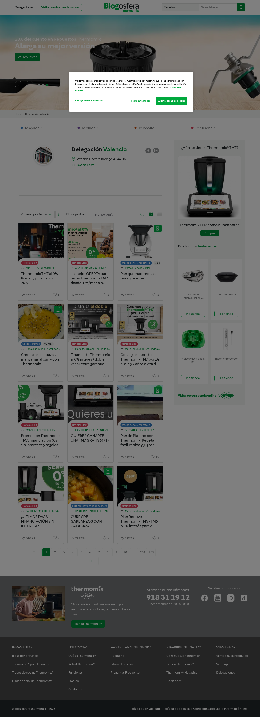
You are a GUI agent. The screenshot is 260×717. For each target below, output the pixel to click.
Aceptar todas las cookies (171, 101)
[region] (131, 92)
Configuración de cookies (89, 100)
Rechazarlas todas (140, 101)
